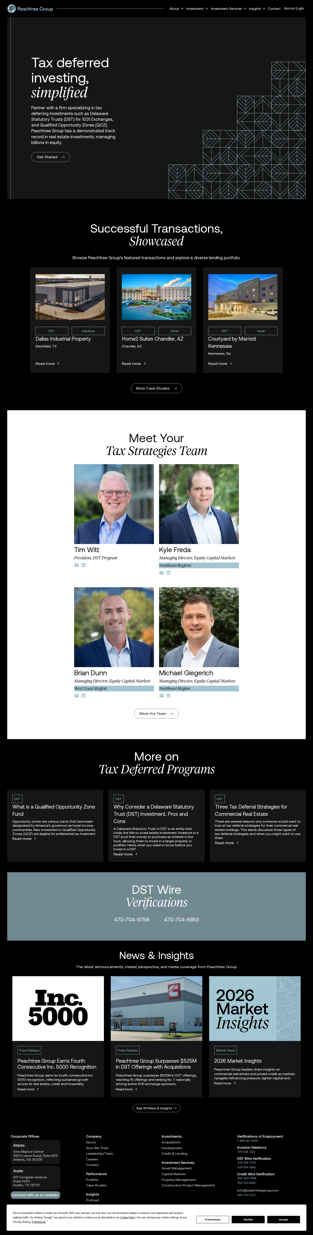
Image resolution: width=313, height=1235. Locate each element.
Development (172, 1148)
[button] (175, 8)
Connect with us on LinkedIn (35, 1195)
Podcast (92, 1200)
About (91, 1142)
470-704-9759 (131, 919)
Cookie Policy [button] (127, 1217)
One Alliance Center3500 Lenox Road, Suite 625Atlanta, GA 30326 (35, 1155)
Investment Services (178, 1162)
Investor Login (294, 8)
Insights (92, 1194)
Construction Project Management (188, 1185)
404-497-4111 (246, 1195)
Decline (248, 1219)
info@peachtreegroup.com (258, 1190)
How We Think (97, 1148)
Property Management (179, 1180)
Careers (92, 1159)
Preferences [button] (39, 1222)
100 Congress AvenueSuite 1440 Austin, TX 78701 (30, 1181)
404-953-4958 (246, 1178)
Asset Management (177, 1168)
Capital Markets (174, 1174)
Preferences (213, 1219)
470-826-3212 (246, 1152)
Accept (283, 1219)
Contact (274, 8)
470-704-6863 (181, 919)
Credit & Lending (175, 1153)
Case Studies (96, 1185)
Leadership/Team (99, 1153)
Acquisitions (171, 1142)
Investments (172, 1136)
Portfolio (92, 1180)
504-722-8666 (246, 1183)
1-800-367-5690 (247, 1141)
